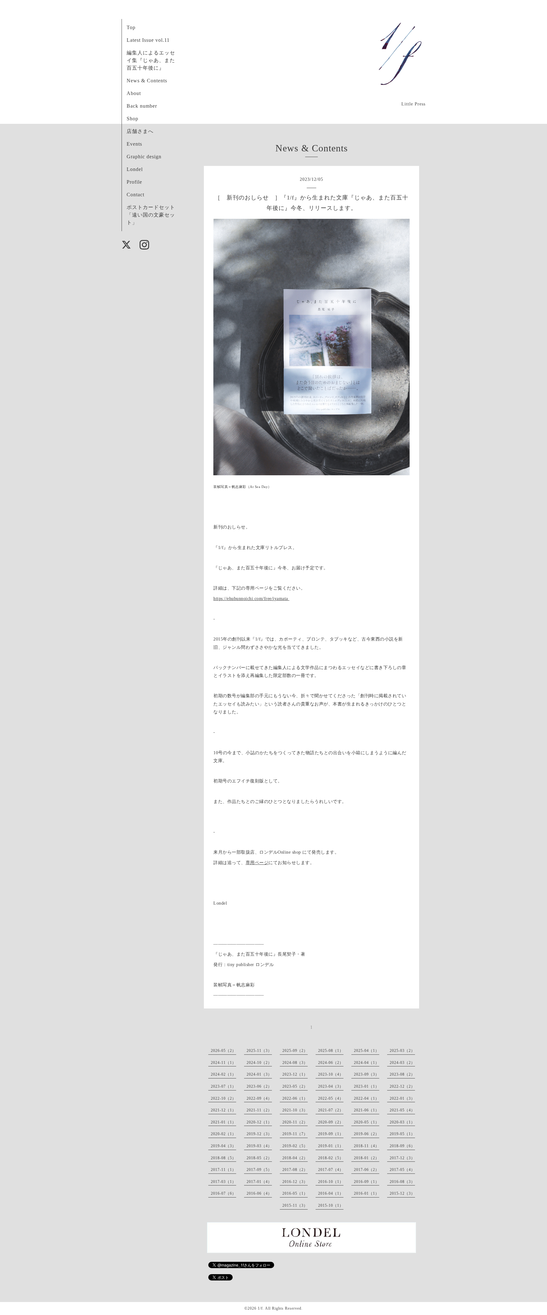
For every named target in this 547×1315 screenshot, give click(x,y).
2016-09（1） (366, 1181)
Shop (132, 118)
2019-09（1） (330, 1134)
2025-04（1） (366, 1050)
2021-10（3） (295, 1110)
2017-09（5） (259, 1169)
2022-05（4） (330, 1098)
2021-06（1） (366, 1110)
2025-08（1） (330, 1050)
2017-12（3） (402, 1158)
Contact (135, 194)
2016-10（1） (330, 1181)
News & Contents (147, 80)
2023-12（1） (295, 1074)
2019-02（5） (295, 1146)
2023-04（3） (330, 1086)
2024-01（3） (259, 1074)
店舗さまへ (140, 131)
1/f (260, 1308)
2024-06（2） (330, 1062)
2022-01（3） (402, 1098)
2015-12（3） (402, 1193)
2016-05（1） (295, 1193)
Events (134, 144)
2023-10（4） (330, 1074)
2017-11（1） (223, 1169)
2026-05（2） (223, 1050)
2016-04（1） (330, 1193)
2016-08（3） (402, 1181)
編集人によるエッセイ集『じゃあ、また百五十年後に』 (151, 60)
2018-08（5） (223, 1158)
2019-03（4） (259, 1146)
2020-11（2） (295, 1122)
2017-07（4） (330, 1169)
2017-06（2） (366, 1169)
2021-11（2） (259, 1110)
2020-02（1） (223, 1134)
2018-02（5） (330, 1158)
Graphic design (144, 156)
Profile (134, 182)
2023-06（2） (259, 1086)
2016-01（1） (366, 1193)
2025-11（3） (259, 1050)
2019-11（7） (295, 1134)
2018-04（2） (295, 1158)
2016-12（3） (295, 1181)
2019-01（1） (330, 1146)
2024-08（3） (295, 1062)
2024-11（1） (223, 1062)
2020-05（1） (366, 1122)
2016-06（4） (259, 1193)
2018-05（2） (259, 1158)
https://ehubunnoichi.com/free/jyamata (251, 598)
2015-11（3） (295, 1205)
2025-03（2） (402, 1050)
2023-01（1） (366, 1086)
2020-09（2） (330, 1122)
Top (131, 27)
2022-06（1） (295, 1098)
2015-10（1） (330, 1205)
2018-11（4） (366, 1146)
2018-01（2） (366, 1158)
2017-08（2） (295, 1169)
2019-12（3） (259, 1134)
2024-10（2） (259, 1062)
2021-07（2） (330, 1110)
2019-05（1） (402, 1134)
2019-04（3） (223, 1146)
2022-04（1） (366, 1098)
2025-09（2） (295, 1050)
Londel (135, 169)
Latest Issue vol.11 (148, 40)
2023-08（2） (402, 1074)
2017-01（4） (259, 1181)
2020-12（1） (259, 1122)
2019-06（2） (366, 1134)
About (134, 93)
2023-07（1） (223, 1086)
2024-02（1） (223, 1074)
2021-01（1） (223, 1122)
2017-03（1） (223, 1181)
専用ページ (257, 862)
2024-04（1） (366, 1062)
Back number (142, 106)
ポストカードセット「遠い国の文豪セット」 (151, 215)
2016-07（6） (223, 1193)
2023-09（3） (366, 1074)
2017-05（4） (402, 1169)
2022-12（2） (402, 1086)
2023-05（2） (295, 1086)
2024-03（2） (402, 1062)
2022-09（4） (259, 1098)
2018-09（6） (402, 1146)
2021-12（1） (223, 1110)
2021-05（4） (402, 1110)
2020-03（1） (402, 1122)
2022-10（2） (223, 1098)
